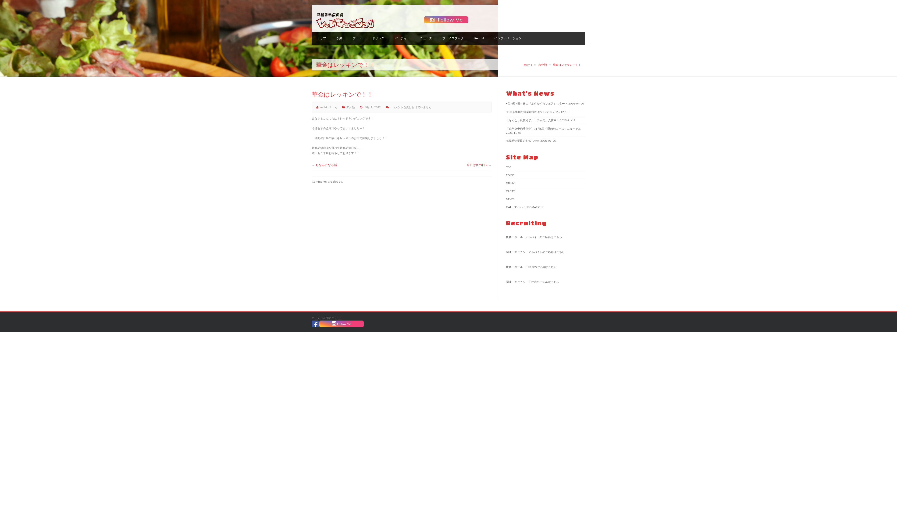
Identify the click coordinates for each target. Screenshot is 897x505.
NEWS (510, 199)
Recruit (479, 38)
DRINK (510, 183)
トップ (321, 38)
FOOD (510, 175)
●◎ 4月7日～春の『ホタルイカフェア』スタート (537, 103)
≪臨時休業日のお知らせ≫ (523, 140)
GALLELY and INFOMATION (524, 207)
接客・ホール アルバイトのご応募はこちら (534, 237)
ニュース (426, 38)
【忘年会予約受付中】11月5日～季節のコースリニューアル (543, 128)
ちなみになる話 (326, 165)
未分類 (542, 64)
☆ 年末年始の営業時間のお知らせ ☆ (529, 112)
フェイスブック (453, 38)
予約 (339, 38)
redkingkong (328, 107)
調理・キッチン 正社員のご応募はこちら (532, 282)
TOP (509, 167)
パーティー (402, 38)
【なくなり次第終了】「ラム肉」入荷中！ (532, 120)
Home (528, 64)
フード (357, 38)
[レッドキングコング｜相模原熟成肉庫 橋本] (345, 27)
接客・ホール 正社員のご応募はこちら (531, 267)
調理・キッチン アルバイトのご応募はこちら (535, 252)
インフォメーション (508, 38)
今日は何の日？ (477, 165)
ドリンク (378, 38)
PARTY (510, 191)
